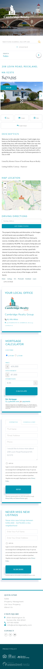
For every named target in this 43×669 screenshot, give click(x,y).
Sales (5, 56)
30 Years (11, 356)
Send (18, 489)
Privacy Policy (9, 498)
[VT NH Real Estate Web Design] (21, 664)
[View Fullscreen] (5, 192)
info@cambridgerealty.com (19, 625)
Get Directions (21, 226)
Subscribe (18, 569)
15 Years (19, 356)
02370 (34, 279)
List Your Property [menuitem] (12, 604)
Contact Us (9, 325)
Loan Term (9, 350)
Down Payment (10, 371)
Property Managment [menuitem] (14, 602)
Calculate (21, 391)
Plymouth (21, 279)
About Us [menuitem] (8, 607)
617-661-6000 (13, 623)
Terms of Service (20, 498)
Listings (9, 279)
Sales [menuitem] (6, 599)
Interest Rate (10, 379)
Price (7, 363)
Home (3, 279)
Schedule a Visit (29, 422)
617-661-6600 (12, 319)
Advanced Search (23, 47)
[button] (39, 41)
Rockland (28, 279)
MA (15, 279)
